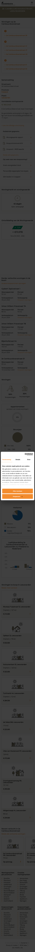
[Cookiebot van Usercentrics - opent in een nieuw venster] (25, 454)
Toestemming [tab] (6, 459)
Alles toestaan (17, 491)
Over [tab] (28, 459)
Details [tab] (18, 459)
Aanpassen (16, 496)
